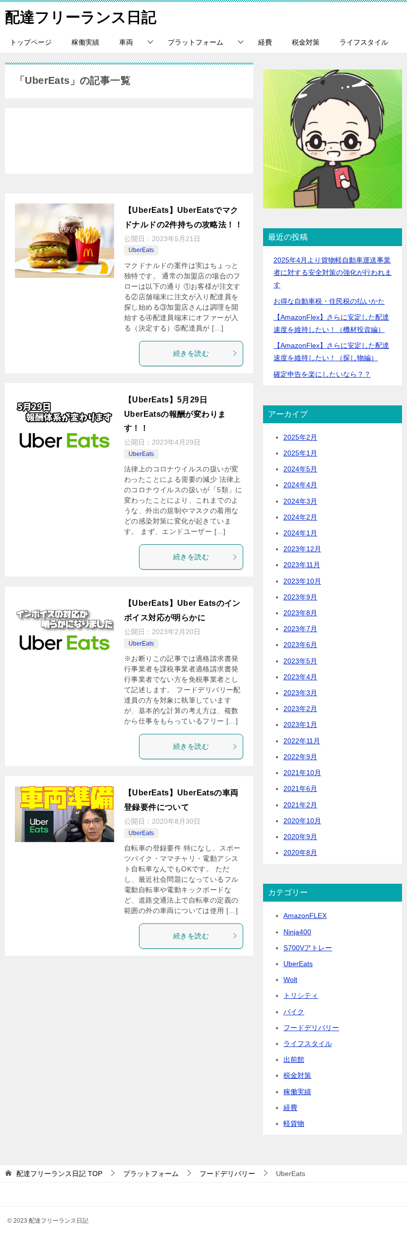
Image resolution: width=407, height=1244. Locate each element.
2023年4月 (300, 677)
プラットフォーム (195, 42)
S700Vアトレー (307, 948)
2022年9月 (300, 757)
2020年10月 (302, 821)
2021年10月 (302, 773)
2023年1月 (300, 724)
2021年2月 (300, 805)
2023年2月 (300, 709)
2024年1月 (300, 533)
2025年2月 (300, 437)
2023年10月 (302, 581)
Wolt (290, 979)
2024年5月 (300, 469)
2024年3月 (300, 501)
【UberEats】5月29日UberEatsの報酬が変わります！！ (175, 414)
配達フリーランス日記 (80, 17)
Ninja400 (297, 932)
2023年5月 (300, 661)
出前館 (293, 1059)
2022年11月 (301, 741)
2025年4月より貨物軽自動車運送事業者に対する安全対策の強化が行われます (332, 272)
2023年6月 (300, 645)
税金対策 (306, 42)
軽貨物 (293, 1123)
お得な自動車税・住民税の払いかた (329, 301)
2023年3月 (300, 693)
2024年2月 (300, 517)
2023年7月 (300, 629)
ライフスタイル (363, 42)
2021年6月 (300, 788)
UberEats (141, 250)
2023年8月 (300, 613)
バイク (293, 1012)
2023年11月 (301, 565)
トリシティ (300, 995)
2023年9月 (300, 597)
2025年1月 (300, 453)
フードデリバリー (311, 1028)
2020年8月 (300, 852)
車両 (126, 42)
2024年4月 (300, 485)
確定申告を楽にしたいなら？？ (322, 374)
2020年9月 (300, 837)
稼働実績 (85, 42)
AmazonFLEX (305, 915)
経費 (265, 42)
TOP (59, 1174)
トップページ (31, 42)
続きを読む (191, 353)
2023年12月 (302, 549)
